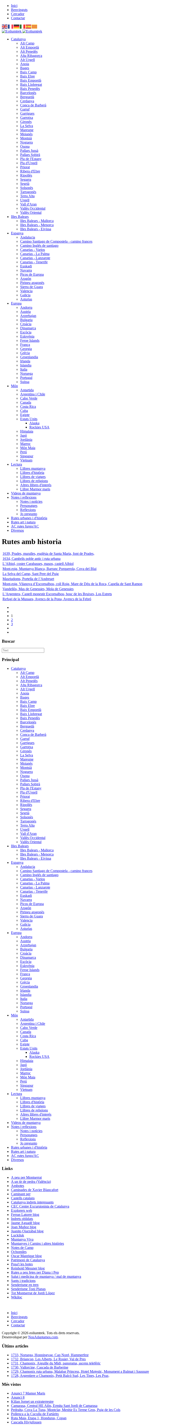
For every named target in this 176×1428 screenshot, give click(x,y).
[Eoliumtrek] (22, 31)
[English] (5, 26)
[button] (18, 39)
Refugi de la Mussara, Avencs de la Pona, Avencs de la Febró (47, 599)
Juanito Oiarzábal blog (27, 1231)
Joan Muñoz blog (23, 1227)
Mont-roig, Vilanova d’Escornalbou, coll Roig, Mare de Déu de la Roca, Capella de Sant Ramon (72, 584)
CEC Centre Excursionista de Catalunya (40, 1206)
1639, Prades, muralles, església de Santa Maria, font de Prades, (48, 554)
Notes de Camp (22, 1248)
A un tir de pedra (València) (31, 1182)
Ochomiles (19, 1252)
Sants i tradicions (23, 1281)
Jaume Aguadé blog (25, 1223)
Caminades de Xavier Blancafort (34, 1190)
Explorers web (21, 1210)
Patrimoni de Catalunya (28, 1260)
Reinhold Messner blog (28, 1268)
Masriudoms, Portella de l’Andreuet (28, 579)
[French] (11, 26)
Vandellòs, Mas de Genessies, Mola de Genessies (38, 589)
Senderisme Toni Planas (28, 1289)
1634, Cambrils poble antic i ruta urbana (31, 559)
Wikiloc (16, 1297)
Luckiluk (17, 1235)
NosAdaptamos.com (43, 1337)
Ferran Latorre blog (25, 1215)
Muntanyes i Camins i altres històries (37, 1243)
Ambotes (17, 1186)
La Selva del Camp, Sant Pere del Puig (31, 574)
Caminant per (20, 1194)
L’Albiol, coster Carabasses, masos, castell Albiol (38, 564)
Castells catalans (23, 1198)
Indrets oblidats (22, 1219)
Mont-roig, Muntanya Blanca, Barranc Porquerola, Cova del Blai (49, 569)
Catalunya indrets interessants (32, 1202)
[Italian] (23, 26)
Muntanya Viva (22, 1239)
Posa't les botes (22, 1264)
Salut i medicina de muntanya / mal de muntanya (46, 1276)
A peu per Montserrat (26, 1177)
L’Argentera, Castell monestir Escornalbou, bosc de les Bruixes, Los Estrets (57, 594)
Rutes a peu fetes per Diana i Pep (35, 1272)
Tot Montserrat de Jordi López (33, 1293)
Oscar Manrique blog (26, 1256)
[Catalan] (35, 26)
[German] (17, 26)
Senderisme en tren (24, 1285)
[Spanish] (29, 26)
